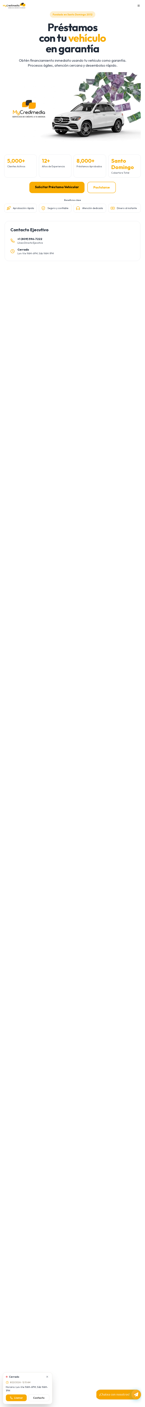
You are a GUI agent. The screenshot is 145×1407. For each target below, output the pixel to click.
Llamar (18, 1397)
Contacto (39, 1397)
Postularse (101, 187)
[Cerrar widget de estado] (47, 1377)
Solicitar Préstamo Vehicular (57, 187)
